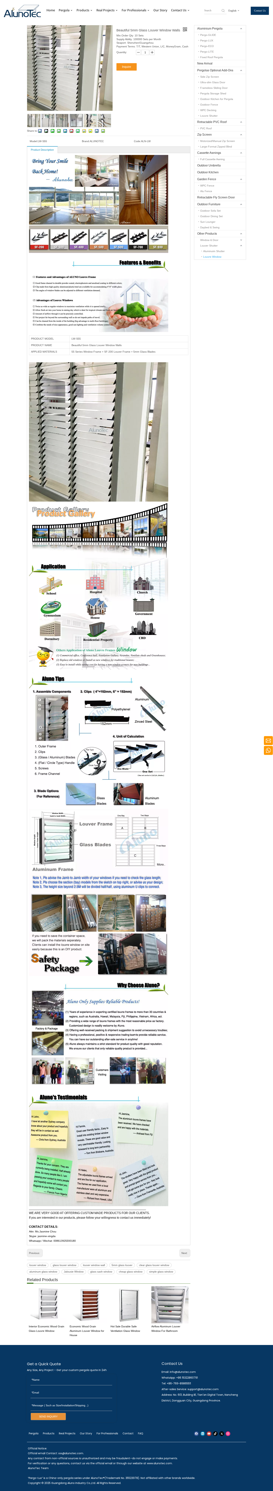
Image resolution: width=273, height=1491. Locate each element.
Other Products (207, 233)
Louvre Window (212, 256)
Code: (137, 141)
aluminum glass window (43, 1271)
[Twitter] (221, 1433)
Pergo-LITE (207, 51)
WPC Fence (207, 185)
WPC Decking (208, 110)
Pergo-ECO (207, 46)
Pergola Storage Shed (213, 93)
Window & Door (209, 240)
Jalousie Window (74, 1271)
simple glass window (161, 1271)
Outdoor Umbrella (209, 165)
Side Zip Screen (209, 76)
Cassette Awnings (209, 152)
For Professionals (134, 10)
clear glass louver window (154, 1265)
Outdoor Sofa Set (210, 210)
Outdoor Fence (209, 104)
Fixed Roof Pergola (211, 57)
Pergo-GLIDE (208, 34)
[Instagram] (228, 1433)
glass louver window (64, 1265)
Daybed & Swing (210, 227)
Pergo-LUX (206, 40)
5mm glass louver (122, 1265)
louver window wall (94, 1265)
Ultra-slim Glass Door (212, 82)
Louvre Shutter (209, 115)
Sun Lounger (207, 221)
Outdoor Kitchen (208, 172)
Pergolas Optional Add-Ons (215, 70)
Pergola (64, 10)
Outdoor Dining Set (211, 216)
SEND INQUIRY (48, 1416)
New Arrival (204, 63)
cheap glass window (130, 1271)
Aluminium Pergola (209, 28)
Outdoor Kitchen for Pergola (216, 99)
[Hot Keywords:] (223, 10)
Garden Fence (206, 179)
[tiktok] (215, 1433)
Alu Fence (206, 191)
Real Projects (105, 10)
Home (50, 10)
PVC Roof (206, 128)
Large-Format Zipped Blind (216, 146)
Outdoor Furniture (208, 204)
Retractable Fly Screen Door (216, 197)
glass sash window (101, 1271)
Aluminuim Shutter (214, 251)
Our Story (160, 10)
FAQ (140, 1433)
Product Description (42, 149)
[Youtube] (209, 1433)
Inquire (126, 66)
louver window (37, 1265)
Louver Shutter (209, 245)
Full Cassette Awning (212, 159)
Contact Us (179, 10)
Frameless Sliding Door (214, 87)
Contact (128, 1433)
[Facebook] (196, 1433)
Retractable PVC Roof (212, 122)
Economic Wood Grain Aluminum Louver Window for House (87, 1331)
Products (83, 10)
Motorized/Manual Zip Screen (217, 141)
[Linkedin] (202, 1433)
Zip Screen (204, 134)
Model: (34, 141)
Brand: (86, 141)
